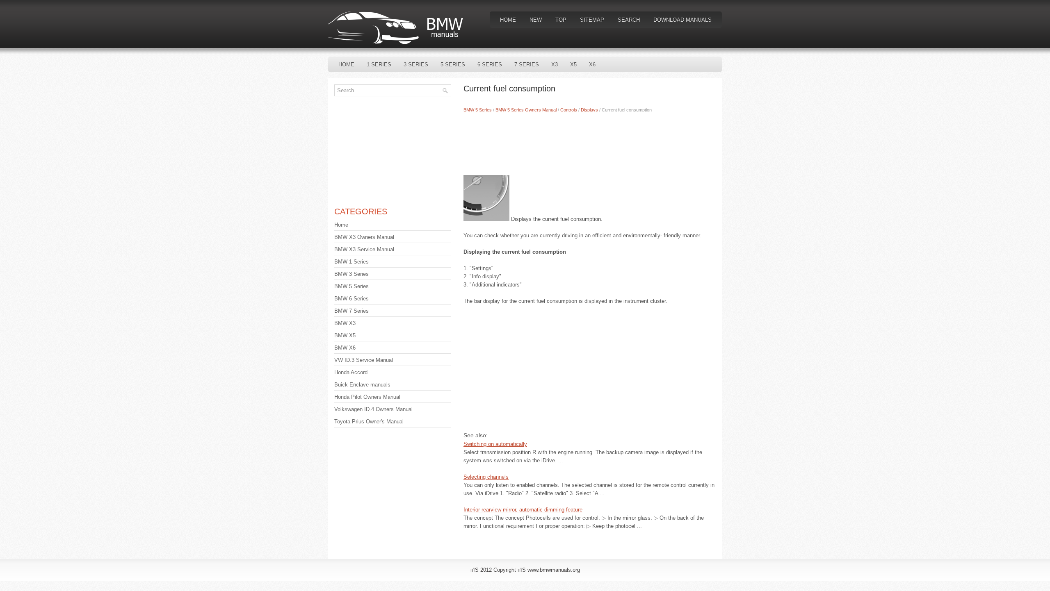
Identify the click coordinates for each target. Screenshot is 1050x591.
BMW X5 (345, 335)
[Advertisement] (589, 142)
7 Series (526, 64)
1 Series (379, 64)
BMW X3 (345, 323)
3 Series (416, 64)
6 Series (489, 64)
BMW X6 (345, 348)
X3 (554, 64)
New (536, 20)
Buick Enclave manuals (362, 385)
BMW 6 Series (351, 299)
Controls (568, 109)
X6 (592, 64)
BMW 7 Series (351, 311)
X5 (573, 64)
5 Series (453, 64)
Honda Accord (351, 372)
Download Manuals (682, 20)
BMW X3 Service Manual (364, 249)
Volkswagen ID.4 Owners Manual (373, 409)
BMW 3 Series (351, 274)
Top (560, 20)
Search (629, 20)
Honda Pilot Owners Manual (367, 397)
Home (508, 20)
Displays (589, 109)
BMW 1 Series (351, 262)
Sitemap (592, 20)
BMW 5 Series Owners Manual (526, 109)
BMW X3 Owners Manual (364, 237)
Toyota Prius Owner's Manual (369, 421)
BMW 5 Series (477, 109)
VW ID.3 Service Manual (363, 360)
